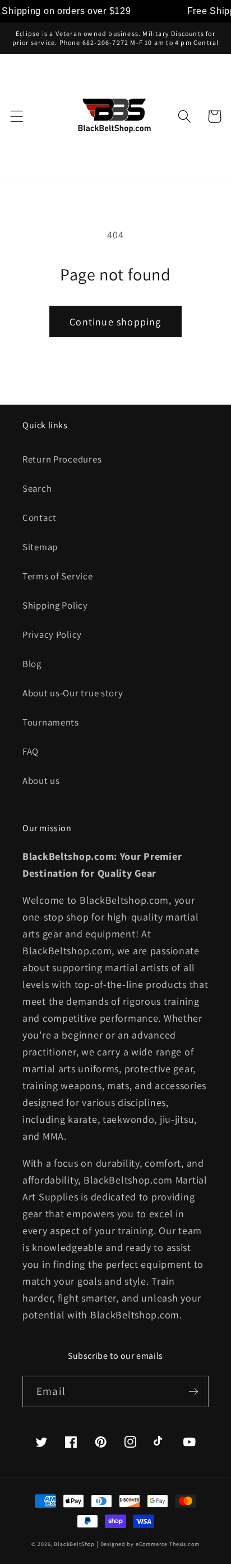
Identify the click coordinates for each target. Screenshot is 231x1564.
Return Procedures (61, 459)
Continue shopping (115, 321)
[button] (17, 117)
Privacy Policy (52, 634)
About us (41, 780)
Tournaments (50, 722)
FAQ (30, 751)
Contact (39, 517)
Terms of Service (57, 576)
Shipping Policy (55, 605)
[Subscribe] (193, 1391)
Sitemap (40, 547)
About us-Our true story (72, 693)
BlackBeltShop (74, 1544)
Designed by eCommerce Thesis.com (150, 1544)
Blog (31, 664)
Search (37, 488)
